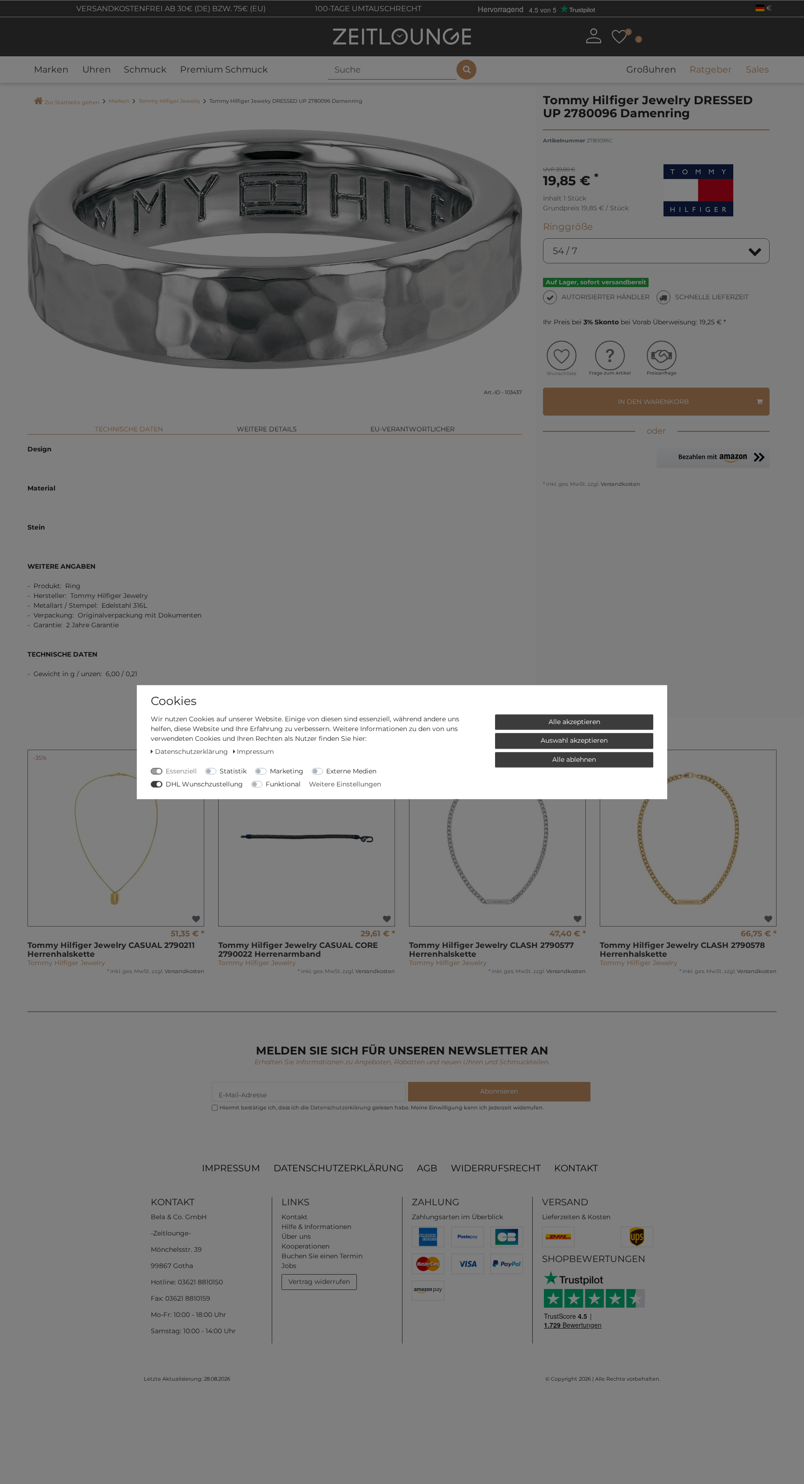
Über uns (296, 1236)
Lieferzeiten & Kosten (576, 1217)
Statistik (233, 771)
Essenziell (181, 771)
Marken (51, 69)
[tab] (128, 425)
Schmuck (145, 69)
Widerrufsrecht (496, 1168)
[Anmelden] (593, 36)
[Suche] (466, 70)
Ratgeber (711, 69)
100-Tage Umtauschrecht (367, 8)
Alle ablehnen (574, 759)
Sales (757, 69)
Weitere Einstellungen (345, 784)
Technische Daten (129, 429)
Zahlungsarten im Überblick (457, 1217)
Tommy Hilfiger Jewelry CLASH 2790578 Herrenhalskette (682, 949)
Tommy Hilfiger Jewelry (169, 101)
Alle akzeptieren (574, 722)
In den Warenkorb (653, 401)
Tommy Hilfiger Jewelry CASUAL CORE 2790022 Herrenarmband (298, 949)
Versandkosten (619, 484)
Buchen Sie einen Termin (321, 1256)
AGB (427, 1168)
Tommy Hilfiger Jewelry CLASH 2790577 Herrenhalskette (491, 949)
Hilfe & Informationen (316, 1226)
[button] (713, 457)
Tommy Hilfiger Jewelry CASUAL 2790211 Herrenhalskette (111, 949)
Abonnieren (499, 1091)
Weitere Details (267, 429)
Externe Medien (351, 771)
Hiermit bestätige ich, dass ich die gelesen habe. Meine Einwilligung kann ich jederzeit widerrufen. (381, 1107)
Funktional (283, 784)
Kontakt (576, 1168)
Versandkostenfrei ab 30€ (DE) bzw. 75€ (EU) (170, 8)
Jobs (288, 1266)
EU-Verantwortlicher (412, 429)
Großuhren (651, 69)
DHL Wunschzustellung (204, 784)
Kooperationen (305, 1246)
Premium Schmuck (224, 69)
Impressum (231, 1168)
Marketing (286, 771)
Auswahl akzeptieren (574, 740)
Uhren (96, 69)
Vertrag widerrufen (319, 1281)
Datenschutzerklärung (338, 1168)
